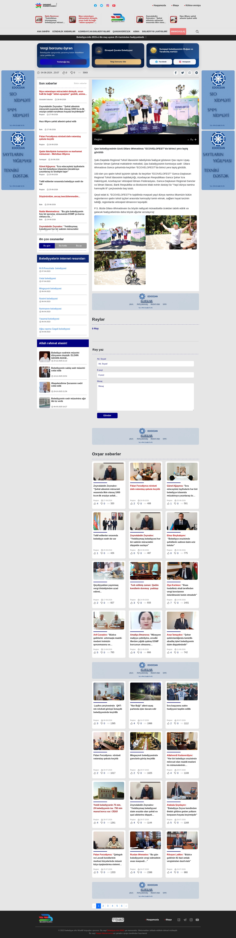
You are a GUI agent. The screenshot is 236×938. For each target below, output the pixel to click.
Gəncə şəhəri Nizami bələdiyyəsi (55, 329)
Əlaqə (176, 5)
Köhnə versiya (193, 5)
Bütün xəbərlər (80, 83)
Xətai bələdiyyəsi (47, 268)
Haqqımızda (160, 5)
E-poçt (100, 370)
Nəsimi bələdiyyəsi (48, 288)
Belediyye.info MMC (115, 930)
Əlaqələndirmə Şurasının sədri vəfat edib (66, 369)
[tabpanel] (145, 301)
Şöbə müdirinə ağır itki (62, 398)
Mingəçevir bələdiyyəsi (50, 278)
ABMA (136, 31)
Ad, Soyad (101, 359)
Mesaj (99, 381)
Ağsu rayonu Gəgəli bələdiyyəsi (54, 319)
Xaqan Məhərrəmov (104, 933)
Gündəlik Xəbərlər (63, 31)
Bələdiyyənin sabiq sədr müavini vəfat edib (68, 354)
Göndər (107, 415)
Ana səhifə (43, 31)
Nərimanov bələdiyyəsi (50, 298)
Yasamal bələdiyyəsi (49, 309)
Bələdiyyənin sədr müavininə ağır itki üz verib (68, 384)
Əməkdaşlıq (178, 31)
